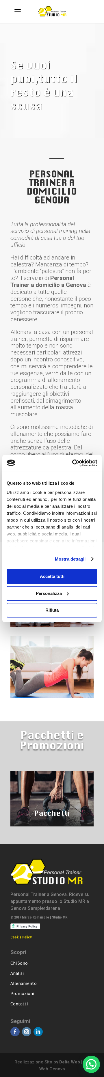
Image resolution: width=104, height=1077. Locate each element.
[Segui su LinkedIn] (38, 1031)
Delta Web (69, 1062)
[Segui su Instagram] (26, 1031)
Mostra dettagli (70, 559)
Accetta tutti (52, 576)
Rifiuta (52, 610)
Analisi (17, 973)
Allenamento (23, 983)
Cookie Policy (20, 937)
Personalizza (49, 593)
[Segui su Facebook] (15, 1031)
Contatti (19, 1004)
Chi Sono (19, 963)
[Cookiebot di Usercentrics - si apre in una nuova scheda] (73, 463)
